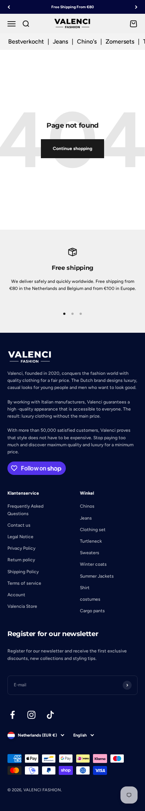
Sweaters (89, 552)
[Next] (136, 7)
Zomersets (120, 41)
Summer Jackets (97, 576)
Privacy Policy (21, 548)
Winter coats (93, 564)
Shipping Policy (23, 571)
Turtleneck (91, 541)
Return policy (21, 559)
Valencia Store (22, 606)
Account (16, 594)
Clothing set (93, 529)
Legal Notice (20, 536)
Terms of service (24, 583)
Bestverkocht (26, 41)
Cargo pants (92, 610)
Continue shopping (72, 148)
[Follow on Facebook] (12, 715)
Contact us (18, 525)
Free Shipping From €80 (72, 6)
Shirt (85, 587)
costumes (90, 599)
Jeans (60, 41)
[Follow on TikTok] (50, 715)
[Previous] (8, 7)
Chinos (87, 506)
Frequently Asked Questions (25, 510)
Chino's (87, 41)
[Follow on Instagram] (31, 715)
